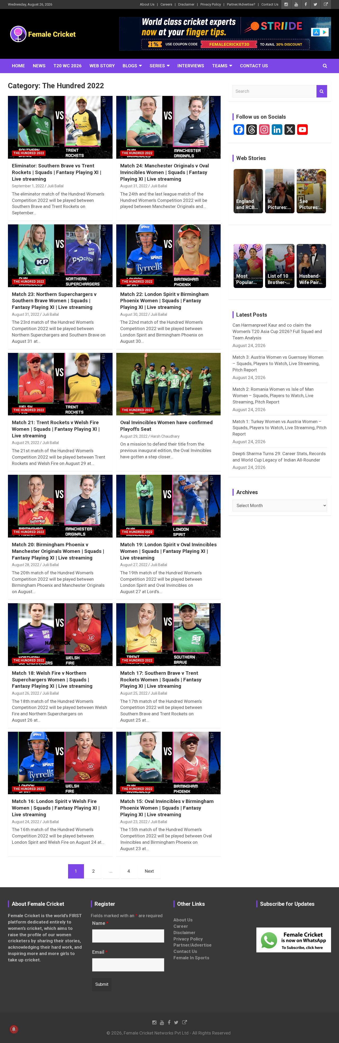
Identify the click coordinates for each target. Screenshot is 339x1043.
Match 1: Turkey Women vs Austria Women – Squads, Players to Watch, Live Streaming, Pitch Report (280, 428)
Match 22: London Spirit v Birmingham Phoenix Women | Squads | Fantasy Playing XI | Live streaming (164, 300)
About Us (147, 4)
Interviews (190, 65)
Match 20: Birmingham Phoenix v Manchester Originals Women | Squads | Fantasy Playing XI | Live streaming (58, 551)
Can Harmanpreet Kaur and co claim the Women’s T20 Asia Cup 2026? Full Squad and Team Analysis (277, 331)
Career (180, 926)
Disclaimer (186, 4)
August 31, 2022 (134, 186)
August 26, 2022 (25, 693)
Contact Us (269, 4)
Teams (220, 65)
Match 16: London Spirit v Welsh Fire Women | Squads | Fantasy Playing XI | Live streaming (56, 807)
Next (149, 871)
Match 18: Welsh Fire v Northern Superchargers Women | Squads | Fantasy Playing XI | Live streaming (52, 679)
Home (18, 65)
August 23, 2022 (134, 822)
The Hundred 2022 (29, 153)
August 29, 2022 (25, 443)
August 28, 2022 (25, 565)
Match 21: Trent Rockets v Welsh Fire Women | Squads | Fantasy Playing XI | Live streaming (56, 428)
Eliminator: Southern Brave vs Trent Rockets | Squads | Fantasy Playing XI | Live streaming (56, 172)
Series (157, 65)
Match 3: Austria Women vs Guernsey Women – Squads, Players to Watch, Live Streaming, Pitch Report (278, 363)
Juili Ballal (55, 186)
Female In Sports (191, 957)
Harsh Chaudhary (165, 436)
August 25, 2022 (134, 693)
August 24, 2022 (25, 822)
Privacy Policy (210, 4)
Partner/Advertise (192, 945)
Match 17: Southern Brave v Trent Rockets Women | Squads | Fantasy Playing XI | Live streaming (161, 679)
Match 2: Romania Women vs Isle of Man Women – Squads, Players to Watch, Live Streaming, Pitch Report (273, 396)
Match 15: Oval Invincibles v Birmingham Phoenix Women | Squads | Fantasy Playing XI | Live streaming (167, 807)
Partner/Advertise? (241, 4)
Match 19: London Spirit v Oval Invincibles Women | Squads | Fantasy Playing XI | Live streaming (168, 551)
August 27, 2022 (134, 565)
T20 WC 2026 (67, 65)
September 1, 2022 (28, 186)
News (39, 65)
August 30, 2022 (134, 314)
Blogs (130, 65)
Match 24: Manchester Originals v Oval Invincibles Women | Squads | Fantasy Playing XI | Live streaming (164, 172)
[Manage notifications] (14, 1029)
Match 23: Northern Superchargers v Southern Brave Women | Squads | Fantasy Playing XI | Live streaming (54, 300)
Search (321, 91)
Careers (166, 4)
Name (100, 923)
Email (100, 952)
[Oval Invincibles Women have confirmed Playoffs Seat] (168, 384)
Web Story (102, 65)
